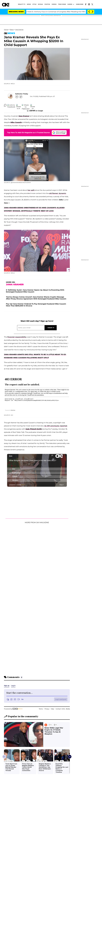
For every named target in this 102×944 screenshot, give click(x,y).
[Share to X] (18, 105)
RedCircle (13, 410)
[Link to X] (92, 4)
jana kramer (19, 29)
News (12, 29)
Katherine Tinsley (21, 94)
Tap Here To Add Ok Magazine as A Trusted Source (28, 132)
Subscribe (79, 4)
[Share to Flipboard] (25, 105)
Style (34, 4)
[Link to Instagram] (89, 4)
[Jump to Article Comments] (5, 105)
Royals (40, 4)
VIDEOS (54, 4)
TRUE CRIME (62, 4)
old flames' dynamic (57, 193)
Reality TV (21, 4)
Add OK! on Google (36, 111)
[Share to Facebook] (11, 105)
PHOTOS (47, 4)
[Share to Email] (32, 105)
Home (6, 29)
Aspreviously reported (55, 426)
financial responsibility (16, 337)
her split (31, 190)
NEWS (29, 4)
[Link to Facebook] (85, 4)
